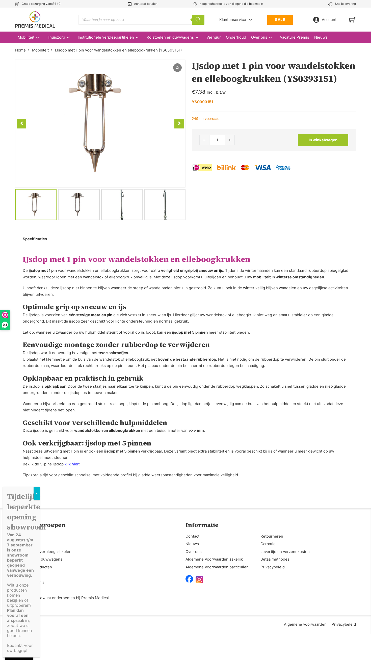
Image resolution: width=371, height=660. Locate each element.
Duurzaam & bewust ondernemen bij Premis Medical (62, 597)
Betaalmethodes (274, 559)
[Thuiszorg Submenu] (70, 37)
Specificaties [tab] (35, 238)
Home (20, 50)
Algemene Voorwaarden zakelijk (214, 559)
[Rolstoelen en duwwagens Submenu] (199, 37)
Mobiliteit (26, 37)
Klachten (23, 590)
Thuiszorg (56, 37)
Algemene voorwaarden (305, 624)
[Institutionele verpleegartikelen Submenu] (139, 37)
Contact (192, 536)
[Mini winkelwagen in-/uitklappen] (352, 19)
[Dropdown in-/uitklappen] (250, 19)
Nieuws (321, 37)
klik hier (72, 464)
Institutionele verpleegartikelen (106, 37)
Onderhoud (236, 37)
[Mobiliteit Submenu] (40, 37)
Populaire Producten (33, 567)
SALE (280, 19)
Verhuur (213, 37)
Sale (19, 574)
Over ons (259, 37)
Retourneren (271, 536)
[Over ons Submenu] (273, 37)
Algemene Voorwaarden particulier (217, 567)
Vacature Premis (294, 37)
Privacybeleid (272, 567)
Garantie (268, 543)
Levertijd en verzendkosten (285, 551)
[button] (179, 123)
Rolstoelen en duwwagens (170, 37)
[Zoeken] (198, 20)
